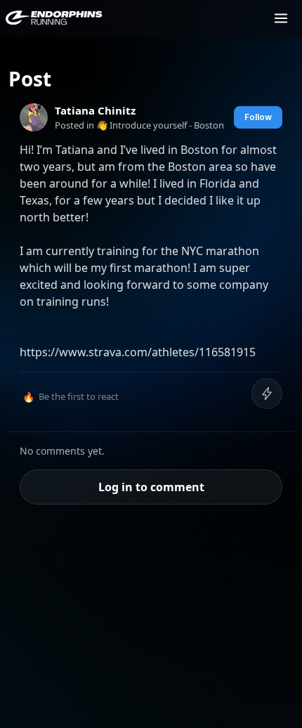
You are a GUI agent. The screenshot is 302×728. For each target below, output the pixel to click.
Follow (258, 117)
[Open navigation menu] (280, 18)
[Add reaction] (266, 393)
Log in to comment (151, 487)
